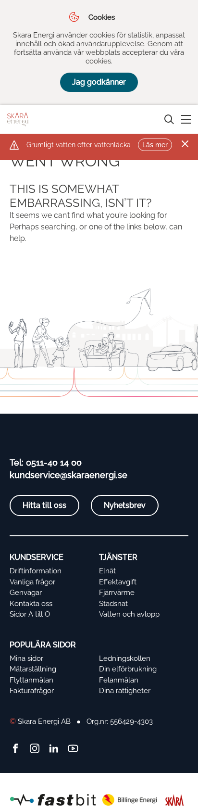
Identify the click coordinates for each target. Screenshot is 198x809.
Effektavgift (117, 582)
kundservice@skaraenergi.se (68, 475)
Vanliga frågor (32, 582)
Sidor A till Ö (30, 614)
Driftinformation (36, 571)
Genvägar (26, 592)
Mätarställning (33, 669)
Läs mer (155, 145)
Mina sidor (26, 658)
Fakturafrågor (32, 690)
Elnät (107, 571)
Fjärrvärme (117, 592)
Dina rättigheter (124, 690)
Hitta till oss (44, 505)
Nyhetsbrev (125, 505)
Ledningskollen (124, 658)
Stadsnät (113, 603)
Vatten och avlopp (129, 614)
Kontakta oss (31, 603)
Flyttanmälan (31, 680)
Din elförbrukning (128, 669)
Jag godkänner (99, 82)
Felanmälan (118, 680)
